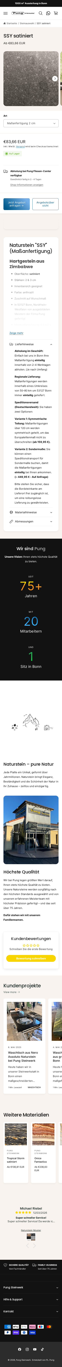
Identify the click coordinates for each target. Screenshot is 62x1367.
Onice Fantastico (40, 1160)
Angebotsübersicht (45, 204)
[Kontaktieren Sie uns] (48, 13)
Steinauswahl (27, 23)
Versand (20, 146)
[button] (5, 13)
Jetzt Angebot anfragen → (16, 204)
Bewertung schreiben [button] (31, 958)
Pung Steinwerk (23, 1360)
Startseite (12, 23)
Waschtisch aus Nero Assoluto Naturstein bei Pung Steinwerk (23, 1057)
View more (10, 992)
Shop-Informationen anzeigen (26, 184)
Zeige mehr (16, 333)
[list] (31, 622)
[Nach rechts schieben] (55, 78)
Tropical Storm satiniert (15, 1160)
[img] (19, 1212)
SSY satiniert (43, 23)
